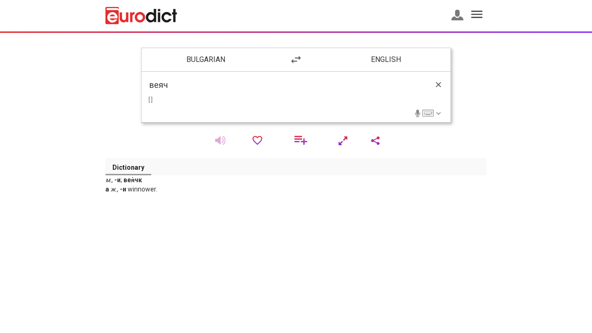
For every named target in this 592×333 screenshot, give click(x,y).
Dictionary (128, 167)
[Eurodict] (141, 16)
